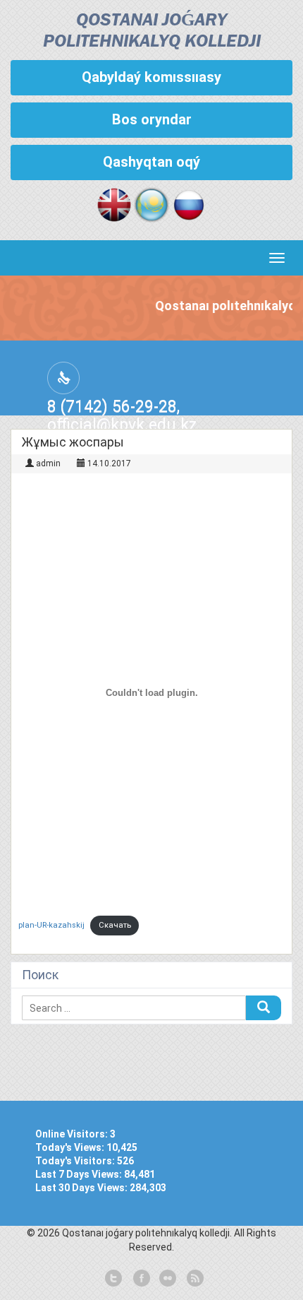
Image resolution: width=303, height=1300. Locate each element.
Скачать (115, 925)
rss (193, 1278)
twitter (113, 1278)
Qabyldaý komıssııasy (151, 77)
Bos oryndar (152, 119)
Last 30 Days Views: (82, 1188)
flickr (167, 1278)
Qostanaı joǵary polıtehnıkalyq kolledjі (152, 31)
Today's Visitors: (76, 1161)
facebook (140, 1278)
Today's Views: (70, 1147)
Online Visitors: (72, 1134)
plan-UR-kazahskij (51, 925)
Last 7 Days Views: (79, 1174)
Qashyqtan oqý (151, 161)
